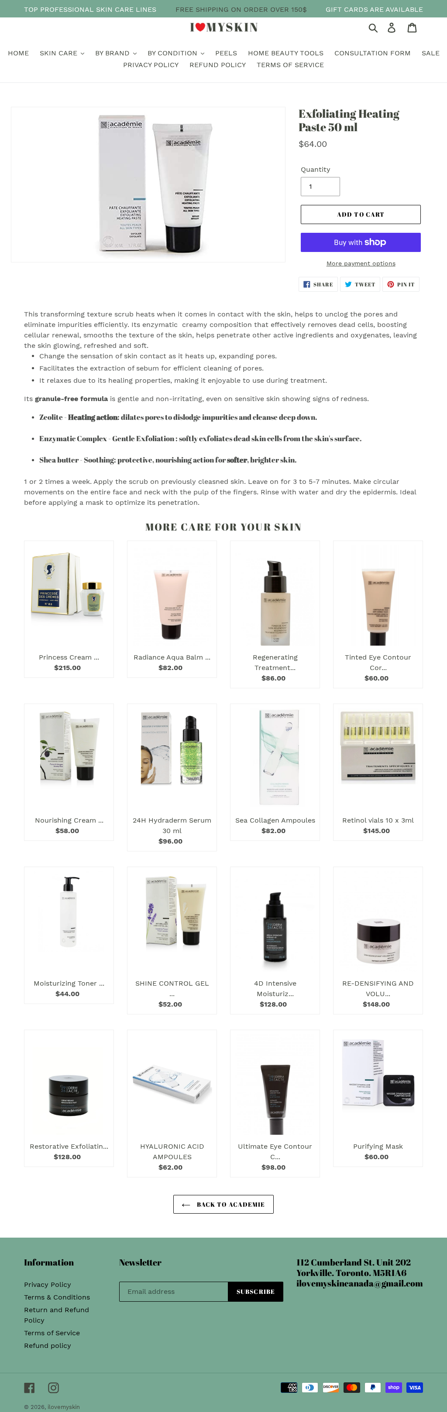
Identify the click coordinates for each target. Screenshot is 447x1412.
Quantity (315, 169)
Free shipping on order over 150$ (241, 9)
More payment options (361, 263)
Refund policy (47, 1345)
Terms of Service (52, 1333)
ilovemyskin (64, 1407)
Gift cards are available (374, 9)
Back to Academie (230, 1204)
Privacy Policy (47, 1284)
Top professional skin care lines (90, 9)
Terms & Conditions (57, 1297)
